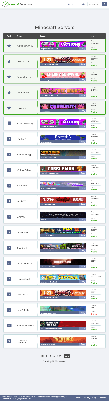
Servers (70, 4)
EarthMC (21, 139)
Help (94, 398)
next (67, 356)
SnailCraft (22, 247)
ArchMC (21, 216)
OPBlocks (22, 185)
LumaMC (21, 108)
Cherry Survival (24, 76)
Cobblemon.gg (24, 154)
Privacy (87, 398)
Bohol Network (24, 263)
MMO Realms (23, 310)
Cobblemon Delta (25, 325)
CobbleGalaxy (24, 170)
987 (59, 356)
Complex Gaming (25, 45)
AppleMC (22, 201)
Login (82, 4)
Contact (102, 398)
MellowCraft (23, 92)
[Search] (104, 4)
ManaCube (22, 232)
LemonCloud (23, 279)
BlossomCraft (24, 61)
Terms (79, 398)
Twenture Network (22, 341)
